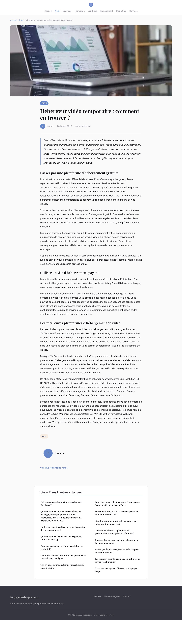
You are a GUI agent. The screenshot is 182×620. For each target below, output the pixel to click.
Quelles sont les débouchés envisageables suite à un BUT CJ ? (61, 538)
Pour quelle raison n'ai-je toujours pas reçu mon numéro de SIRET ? (116, 513)
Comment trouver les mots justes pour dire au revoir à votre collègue (63, 557)
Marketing (121, 11)
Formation (80, 11)
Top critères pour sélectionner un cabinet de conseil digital (62, 566)
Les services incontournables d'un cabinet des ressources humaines (117, 560)
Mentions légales (112, 596)
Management (106, 11)
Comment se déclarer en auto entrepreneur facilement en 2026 (116, 541)
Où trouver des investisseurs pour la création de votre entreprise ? (63, 528)
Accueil (48, 11)
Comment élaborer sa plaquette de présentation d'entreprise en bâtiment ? (114, 532)
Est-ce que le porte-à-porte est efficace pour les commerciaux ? (117, 551)
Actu (57, 11)
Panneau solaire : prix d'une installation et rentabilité (61, 547)
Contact (127, 596)
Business (67, 11)
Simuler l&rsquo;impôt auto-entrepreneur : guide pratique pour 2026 (117, 522)
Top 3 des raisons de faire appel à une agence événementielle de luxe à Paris (117, 503)
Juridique (92, 11)
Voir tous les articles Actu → (54, 467)
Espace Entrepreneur (24, 597)
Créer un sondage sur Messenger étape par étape (116, 570)
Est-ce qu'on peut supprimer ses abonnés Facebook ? (61, 503)
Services (133, 11)
